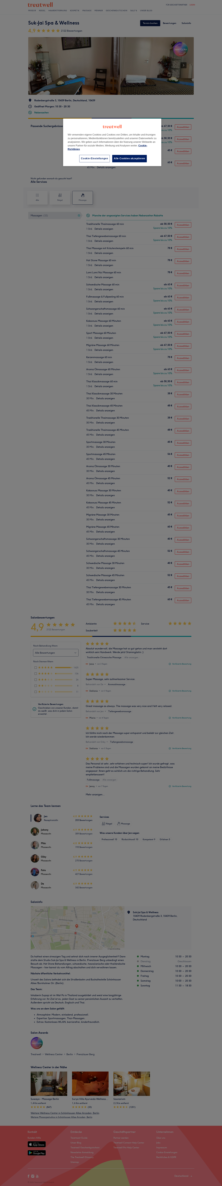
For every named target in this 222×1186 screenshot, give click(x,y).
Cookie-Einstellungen (94, 158)
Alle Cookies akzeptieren (129, 158)
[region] (112, 142)
